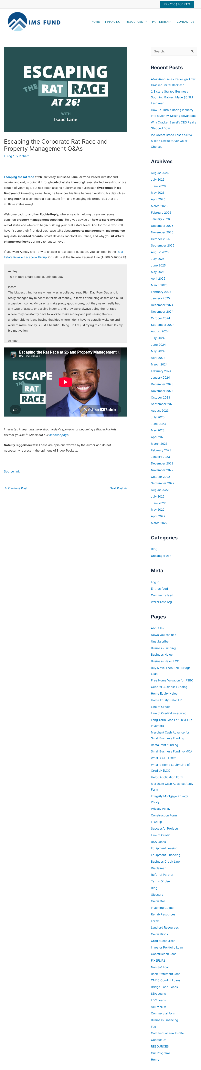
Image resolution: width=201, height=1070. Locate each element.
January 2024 (160, 377)
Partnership (161, 21)
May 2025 (157, 272)
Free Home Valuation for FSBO (172, 680)
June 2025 (158, 265)
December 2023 (162, 384)
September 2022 (162, 483)
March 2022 (159, 523)
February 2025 (161, 292)
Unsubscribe (160, 641)
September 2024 (163, 325)
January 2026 (160, 219)
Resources (134, 21)
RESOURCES (160, 1046)
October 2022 (160, 477)
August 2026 (160, 173)
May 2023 (158, 430)
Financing (112, 21)
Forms (155, 921)
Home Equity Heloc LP (166, 700)
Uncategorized (161, 556)
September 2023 (163, 404)
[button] (178, 4)
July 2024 (158, 338)
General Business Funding (169, 687)
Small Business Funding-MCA (171, 751)
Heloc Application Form (167, 777)
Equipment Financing (165, 855)
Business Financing (164, 1020)
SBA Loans (158, 993)
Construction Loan (163, 954)
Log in (155, 582)
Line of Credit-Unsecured (168, 713)
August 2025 (160, 252)
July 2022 (157, 496)
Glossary (157, 894)
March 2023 (159, 443)
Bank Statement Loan (165, 974)
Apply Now (158, 1007)
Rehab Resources (163, 914)
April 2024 (158, 358)
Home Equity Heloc (164, 693)
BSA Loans (158, 842)
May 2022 (157, 509)
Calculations (159, 934)
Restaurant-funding (164, 745)
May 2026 (157, 192)
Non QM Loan (160, 967)
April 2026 (158, 199)
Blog (9, 156)
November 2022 (162, 470)
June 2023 (158, 424)
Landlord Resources (165, 927)
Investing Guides (162, 908)
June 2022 (158, 503)
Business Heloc (162, 654)
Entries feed (159, 588)
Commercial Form (163, 1013)
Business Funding (163, 648)
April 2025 (158, 278)
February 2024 (161, 371)
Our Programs (160, 1053)
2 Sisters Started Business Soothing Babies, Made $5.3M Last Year (172, 97)
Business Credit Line (165, 861)
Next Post (118, 488)
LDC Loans (158, 1000)
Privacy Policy (160, 809)
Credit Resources (163, 941)
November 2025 (162, 232)
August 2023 (160, 410)
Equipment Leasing (164, 848)
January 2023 (160, 457)
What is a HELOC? (163, 758)
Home (95, 21)
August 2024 (160, 331)
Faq (153, 1027)
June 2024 (158, 344)
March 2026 (159, 206)
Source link (12, 471)
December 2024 (162, 305)
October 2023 (160, 397)
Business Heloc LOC (165, 661)
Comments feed (162, 595)
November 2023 (162, 391)
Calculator (158, 901)
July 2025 (157, 259)
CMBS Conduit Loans (165, 980)
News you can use (163, 635)
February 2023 (161, 450)
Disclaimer (158, 868)
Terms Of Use (160, 881)
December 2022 (162, 463)
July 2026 (157, 179)
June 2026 (158, 186)
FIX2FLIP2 (158, 960)
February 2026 (161, 212)
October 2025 (160, 239)
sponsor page (58, 435)
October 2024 (160, 318)
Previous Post (15, 488)
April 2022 (158, 516)
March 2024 (159, 364)
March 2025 (159, 285)
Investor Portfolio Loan (167, 947)
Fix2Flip (156, 822)
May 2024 (158, 351)
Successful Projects (165, 828)
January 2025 (160, 298)
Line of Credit (160, 707)
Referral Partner (162, 875)
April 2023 (158, 437)
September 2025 (162, 245)
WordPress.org (161, 602)
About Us (157, 628)
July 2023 (158, 417)
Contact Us (185, 21)
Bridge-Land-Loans (164, 987)
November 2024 (162, 311)
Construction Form (164, 815)
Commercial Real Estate (167, 1033)
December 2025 (162, 226)
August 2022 (160, 490)
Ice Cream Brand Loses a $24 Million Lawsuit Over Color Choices (171, 140)
